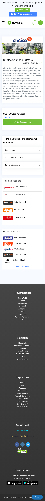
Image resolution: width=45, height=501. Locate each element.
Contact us (24, 431)
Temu (22, 301)
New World (22, 298)
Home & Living (22, 351)
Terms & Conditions (13, 165)
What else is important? (14, 157)
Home (22, 382)
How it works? (22, 401)
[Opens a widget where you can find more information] (37, 497)
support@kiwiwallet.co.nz (24, 436)
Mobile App (23, 10)
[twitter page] (28, 444)
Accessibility (23, 399)
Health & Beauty (22, 354)
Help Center (22, 391)
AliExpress (22, 309)
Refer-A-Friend (22, 407)
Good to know (10, 150)
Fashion (22, 348)
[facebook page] (17, 444)
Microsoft (22, 306)
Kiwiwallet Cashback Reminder (23, 476)
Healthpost (22, 303)
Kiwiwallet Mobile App (22, 478)
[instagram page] (22, 444)
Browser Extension (27, 14)
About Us (22, 388)
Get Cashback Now (24, 122)
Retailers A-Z (22, 404)
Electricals (22, 343)
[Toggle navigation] (3, 22)
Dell (22, 320)
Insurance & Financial (22, 346)
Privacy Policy (22, 393)
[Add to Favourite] (40, 63)
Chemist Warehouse (22, 317)
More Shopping (22, 359)
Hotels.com (22, 314)
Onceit (22, 311)
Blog (22, 385)
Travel (22, 356)
